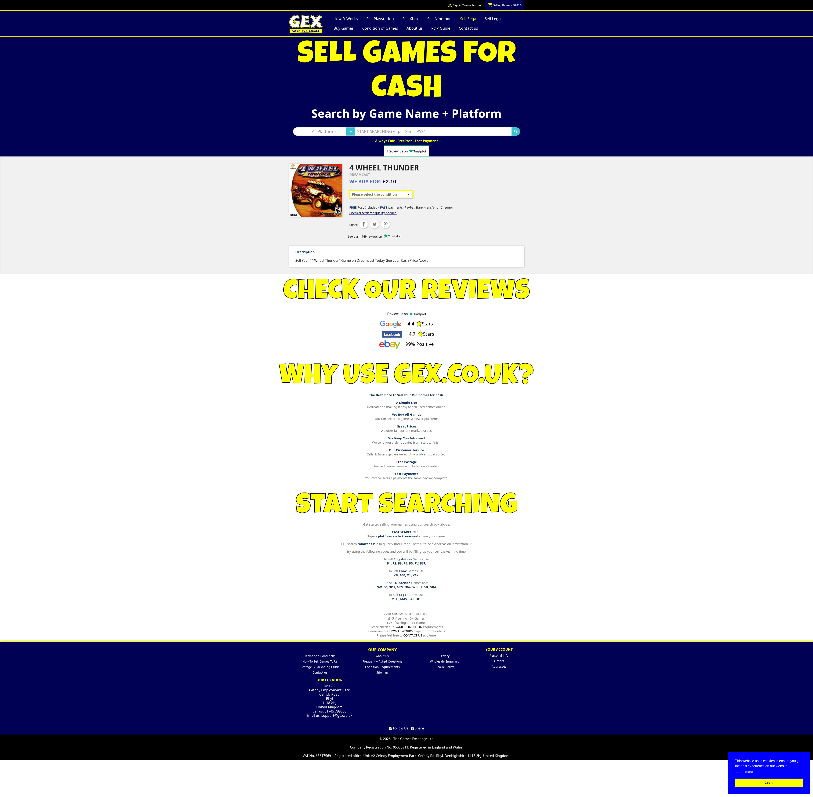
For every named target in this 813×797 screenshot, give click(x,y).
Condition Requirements (382, 667)
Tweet (374, 224)
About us (382, 656)
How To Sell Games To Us (320, 661)
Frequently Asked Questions (382, 661)
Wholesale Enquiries (444, 661)
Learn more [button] (744, 771)
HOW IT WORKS (401, 631)
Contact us (320, 672)
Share (363, 224)
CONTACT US (412, 635)
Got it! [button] (769, 782)
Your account (499, 649)
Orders (499, 661)
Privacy (444, 656)
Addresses (499, 666)
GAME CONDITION (408, 627)
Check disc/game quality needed (373, 213)
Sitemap (382, 672)
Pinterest (385, 224)
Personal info (499, 655)
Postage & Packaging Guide (320, 667)
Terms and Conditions (320, 656)
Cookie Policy (445, 667)
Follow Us (400, 728)
